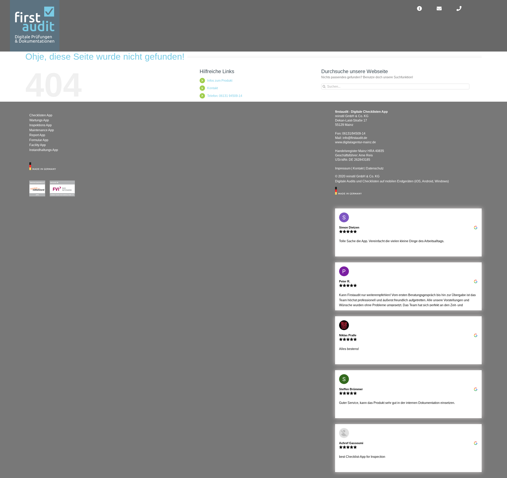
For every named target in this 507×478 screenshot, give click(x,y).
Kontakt (212, 88)
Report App (37, 135)
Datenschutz (375, 168)
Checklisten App (40, 115)
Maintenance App (41, 130)
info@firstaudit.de (355, 138)
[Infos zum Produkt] (419, 8)
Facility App (37, 145)
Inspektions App (40, 125)
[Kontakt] (439, 8)
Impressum (343, 168)
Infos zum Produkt (219, 80)
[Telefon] (459, 8)
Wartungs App (39, 120)
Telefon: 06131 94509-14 (224, 96)
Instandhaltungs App (43, 150)
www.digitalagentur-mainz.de (355, 142)
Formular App (38, 140)
